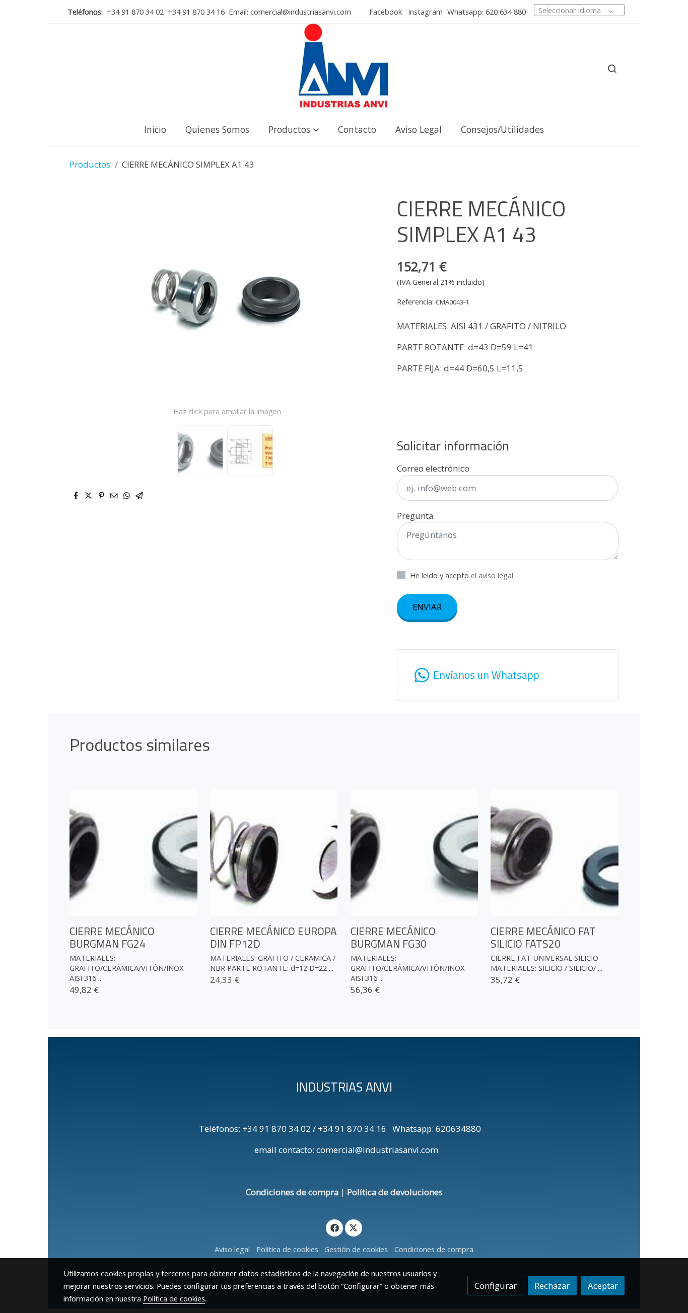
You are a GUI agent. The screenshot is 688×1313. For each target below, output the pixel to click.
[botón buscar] (612, 68)
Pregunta (415, 515)
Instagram (424, 12)
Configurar (495, 1285)
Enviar (427, 606)
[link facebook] (334, 1227)
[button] (293, 129)
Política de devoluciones (395, 1192)
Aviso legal (232, 1249)
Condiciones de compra (292, 1192)
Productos (90, 164)
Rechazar (552, 1285)
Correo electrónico (433, 468)
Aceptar (603, 1285)
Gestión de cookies (356, 1249)
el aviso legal (492, 575)
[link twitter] (353, 1227)
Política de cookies (287, 1249)
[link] (344, 68)
